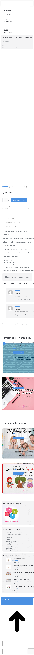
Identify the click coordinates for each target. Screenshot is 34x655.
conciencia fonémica (17, 208)
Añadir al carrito (19, 200)
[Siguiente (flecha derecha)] (3, 643)
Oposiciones (9, 546)
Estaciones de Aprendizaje (13, 534)
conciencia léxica (27, 208)
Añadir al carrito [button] (18, 352)
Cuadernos (9, 532)
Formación (9, 537)
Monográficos (10, 543)
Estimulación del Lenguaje (13, 536)
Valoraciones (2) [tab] (11, 226)
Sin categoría (9, 550)
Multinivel (8, 544)
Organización (9, 548)
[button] (15, 7)
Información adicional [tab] (13, 222)
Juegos (9, 206)
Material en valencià (11, 541)
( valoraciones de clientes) (18, 187)
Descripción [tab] (10, 218)
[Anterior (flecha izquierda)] (1, 643)
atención (10, 208)
